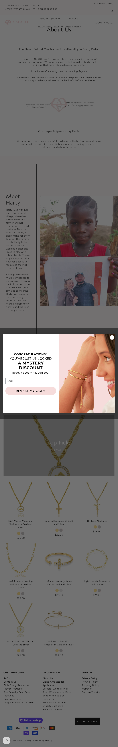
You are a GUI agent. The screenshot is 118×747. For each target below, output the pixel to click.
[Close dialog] (112, 337)
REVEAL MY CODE (31, 390)
